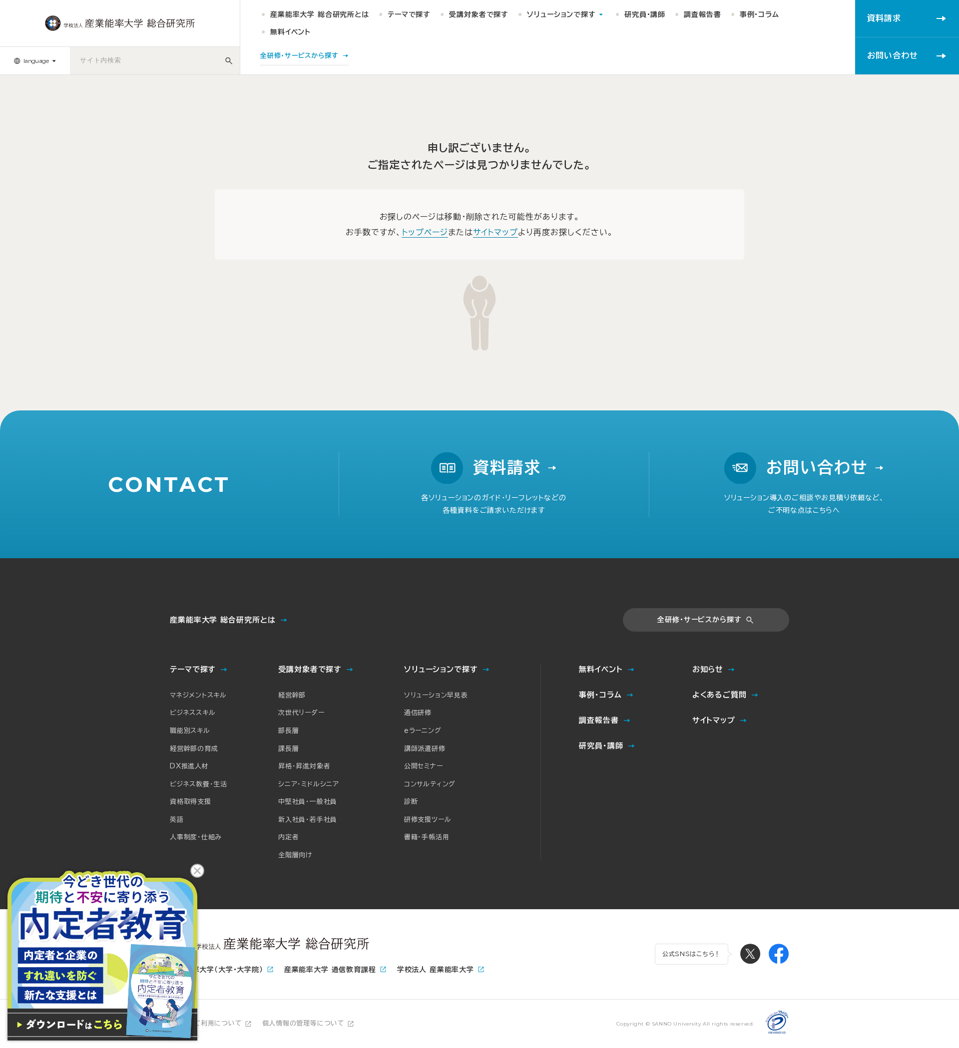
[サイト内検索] (229, 60)
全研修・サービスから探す (699, 619)
